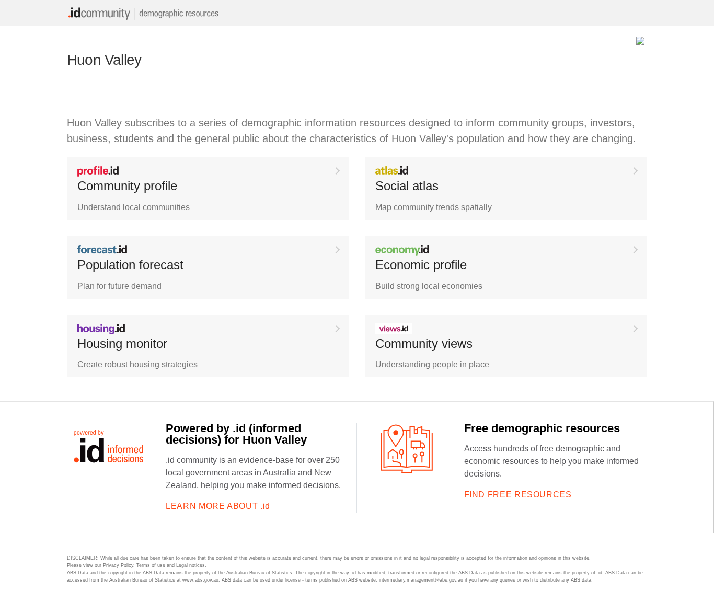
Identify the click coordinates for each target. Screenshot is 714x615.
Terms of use (150, 565)
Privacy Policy (118, 565)
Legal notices (190, 565)
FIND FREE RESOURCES (518, 494)
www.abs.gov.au (200, 580)
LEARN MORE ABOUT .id (218, 506)
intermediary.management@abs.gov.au (421, 580)
